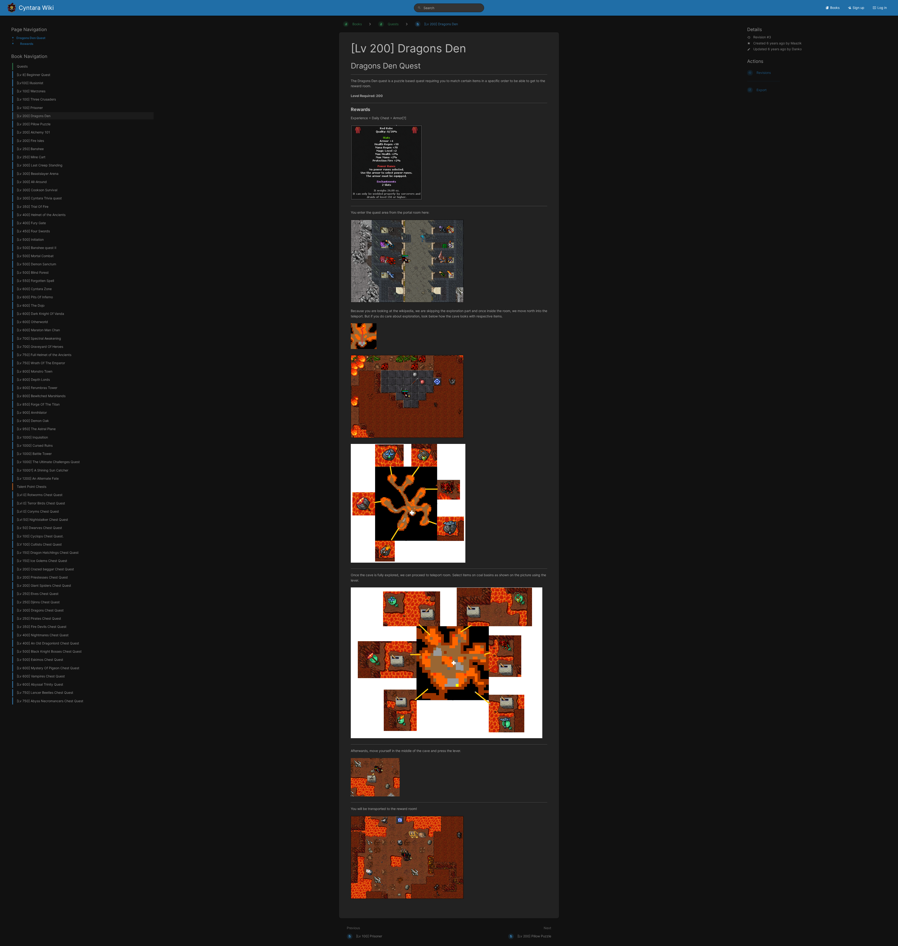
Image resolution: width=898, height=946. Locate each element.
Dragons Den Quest (30, 38)
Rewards (26, 44)
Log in (882, 8)
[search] (449, 8)
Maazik (796, 43)
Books (835, 8)
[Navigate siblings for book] (370, 24)
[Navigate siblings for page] (406, 24)
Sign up (858, 8)
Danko (797, 49)
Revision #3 (762, 37)
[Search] (419, 8)
